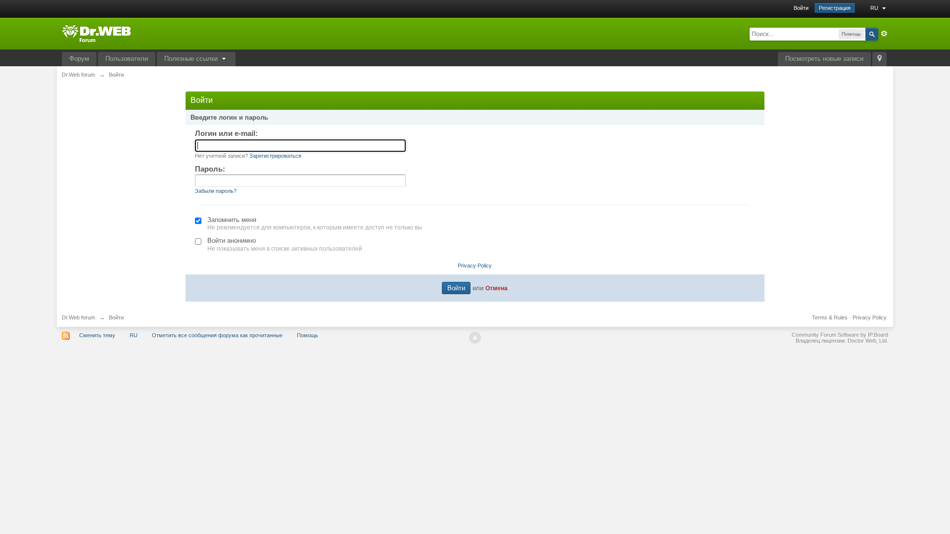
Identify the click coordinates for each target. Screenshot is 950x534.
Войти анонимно (231, 240)
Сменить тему (97, 335)
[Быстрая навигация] (879, 59)
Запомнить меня (231, 219)
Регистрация (835, 8)
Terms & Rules (830, 317)
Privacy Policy (475, 265)
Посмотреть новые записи (824, 58)
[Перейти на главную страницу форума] (96, 33)
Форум (79, 58)
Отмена (496, 288)
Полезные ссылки (192, 58)
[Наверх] (475, 338)
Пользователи (126, 58)
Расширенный (884, 34)
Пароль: (210, 169)
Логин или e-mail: (226, 133)
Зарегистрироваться (275, 156)
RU (875, 8)
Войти (801, 8)
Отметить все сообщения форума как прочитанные (217, 335)
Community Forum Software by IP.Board (840, 335)
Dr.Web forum (78, 317)
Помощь (307, 335)
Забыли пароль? (216, 191)
